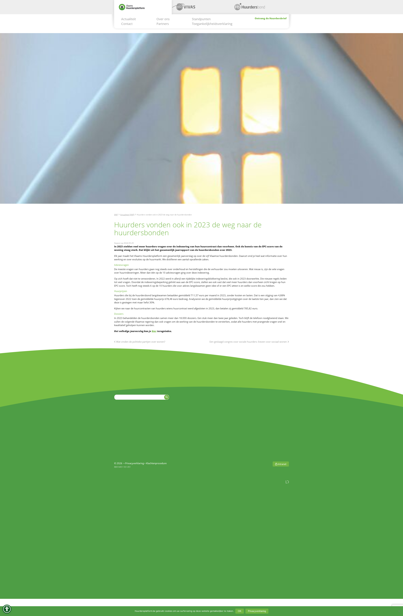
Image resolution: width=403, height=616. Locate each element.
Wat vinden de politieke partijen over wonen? (140, 341)
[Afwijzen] (399, 611)
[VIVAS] (200, 8)
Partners (162, 24)
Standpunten (201, 19)
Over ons (163, 19)
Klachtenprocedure (156, 463)
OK (239, 611)
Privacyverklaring (134, 463)
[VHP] (143, 8)
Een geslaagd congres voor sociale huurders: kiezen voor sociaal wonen (248, 341)
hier (154, 331)
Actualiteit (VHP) (127, 214)
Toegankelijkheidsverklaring (212, 24)
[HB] (258, 8)
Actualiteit (128, 19)
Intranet (281, 464)
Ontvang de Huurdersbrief (271, 18)
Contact (127, 24)
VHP (116, 214)
